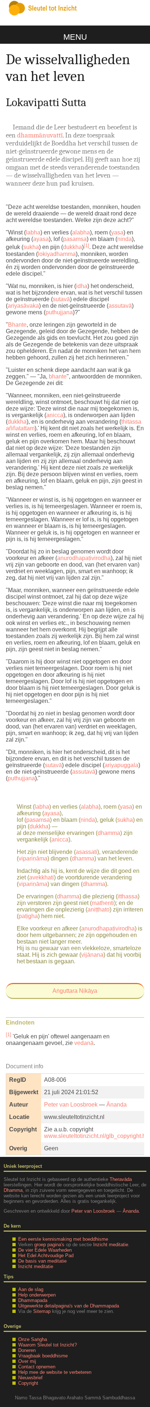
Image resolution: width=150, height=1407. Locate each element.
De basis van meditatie (42, 1261)
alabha (81, 232)
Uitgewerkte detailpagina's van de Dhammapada (68, 1306)
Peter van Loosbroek (71, 1104)
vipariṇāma (33, 858)
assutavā (120, 306)
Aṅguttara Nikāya (74, 991)
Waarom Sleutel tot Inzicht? (47, 1345)
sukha (31, 247)
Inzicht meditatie (110, 1244)
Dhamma (13, 1190)
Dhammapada (32, 1300)
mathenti (103, 903)
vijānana (92, 955)
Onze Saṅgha (32, 1339)
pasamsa (75, 239)
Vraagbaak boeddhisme (43, 1356)
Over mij (27, 1361)
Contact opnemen (36, 1366)
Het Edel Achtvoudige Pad (46, 1255)
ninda (124, 239)
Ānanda (116, 1104)
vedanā (84, 1043)
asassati (86, 852)
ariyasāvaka (23, 306)
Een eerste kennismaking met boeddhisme (63, 1239)
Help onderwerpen (37, 1295)
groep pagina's (49, 1244)
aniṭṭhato (98, 909)
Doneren (27, 1350)
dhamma (109, 833)
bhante (58, 376)
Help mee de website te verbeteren (54, 1372)
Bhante (17, 325)
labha (33, 232)
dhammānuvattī (40, 135)
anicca (54, 415)
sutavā (61, 299)
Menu (75, 37)
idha (81, 286)
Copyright (28, 1383)
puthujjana (59, 312)
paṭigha (28, 916)
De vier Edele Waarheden (45, 1250)
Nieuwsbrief (30, 1377)
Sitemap (42, 1311)
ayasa (41, 239)
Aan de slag (30, 1289)
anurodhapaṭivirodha (84, 558)
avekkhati (41, 877)
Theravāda (121, 1179)
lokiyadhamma (57, 254)
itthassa (128, 896)
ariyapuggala (121, 765)
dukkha (72, 247)
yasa (117, 232)
